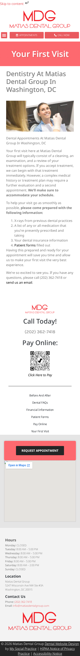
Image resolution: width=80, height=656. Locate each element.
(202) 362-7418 (23, 602)
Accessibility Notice (47, 653)
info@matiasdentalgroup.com (31, 605)
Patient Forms (40, 417)
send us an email (19, 282)
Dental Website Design (62, 643)
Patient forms (25, 245)
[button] (4, 35)
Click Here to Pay (40, 375)
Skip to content (12, 3)
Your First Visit (40, 431)
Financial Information (40, 410)
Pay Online (40, 424)
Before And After (40, 395)
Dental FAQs (40, 402)
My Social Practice (23, 648)
